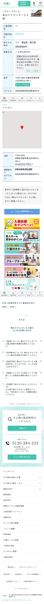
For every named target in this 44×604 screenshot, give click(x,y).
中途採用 (18, 574)
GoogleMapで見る (23, 163)
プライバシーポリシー (26, 567)
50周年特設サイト (29, 581)
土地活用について (12, 581)
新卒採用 (7, 574)
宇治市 (12, 307)
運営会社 (11, 567)
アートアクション (21, 588)
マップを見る (23, 84)
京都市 (4, 307)
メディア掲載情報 (32, 574)
